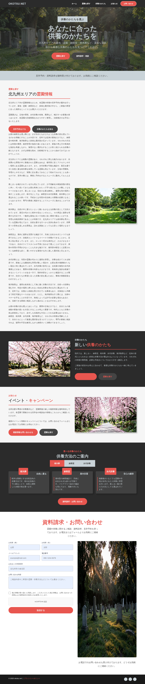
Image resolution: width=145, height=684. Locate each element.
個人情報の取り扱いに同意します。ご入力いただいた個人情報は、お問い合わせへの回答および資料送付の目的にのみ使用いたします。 (42, 593)
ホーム (74, 3)
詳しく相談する (85, 376)
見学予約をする (19, 129)
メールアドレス (14, 553)
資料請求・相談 (82, 56)
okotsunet (17, 3)
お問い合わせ (128, 3)
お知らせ (114, 3)
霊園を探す (86, 3)
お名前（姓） (13, 542)
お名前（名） (46, 542)
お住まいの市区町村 (15, 564)
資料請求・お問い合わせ (72, 501)
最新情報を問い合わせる (23, 432)
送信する (41, 610)
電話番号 (45, 553)
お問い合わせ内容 (14, 574)
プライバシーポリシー (32, 678)
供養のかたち (100, 3)
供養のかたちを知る (45, 129)
